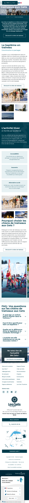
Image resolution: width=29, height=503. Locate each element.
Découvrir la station (7, 366)
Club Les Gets (20, 369)
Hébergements (6, 371)
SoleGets (19, 382)
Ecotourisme (20, 376)
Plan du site (21, 462)
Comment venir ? (15, 451)
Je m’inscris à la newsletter (14, 359)
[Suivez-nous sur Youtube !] (11, 391)
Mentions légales (19, 456)
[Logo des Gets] (14, 402)
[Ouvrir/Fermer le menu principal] (1, 3)
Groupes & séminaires (8, 382)
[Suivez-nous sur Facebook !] (7, 391)
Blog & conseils (6, 376)
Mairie (18, 379)
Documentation (21, 371)
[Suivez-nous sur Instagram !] (3, 391)
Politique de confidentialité (11, 462)
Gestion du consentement (15, 459)
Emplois (19, 374)
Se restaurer (5, 374)
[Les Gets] (12, 3)
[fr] (20, 2)
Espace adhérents (7, 384)
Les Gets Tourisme (22, 384)
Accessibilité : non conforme (14, 464)
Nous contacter (14, 419)
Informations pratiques (8, 379)
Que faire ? (5, 369)
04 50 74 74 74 (15, 424)
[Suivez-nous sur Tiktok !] (15, 391)
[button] (20, 2)
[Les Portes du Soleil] (20, 474)
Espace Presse (21, 366)
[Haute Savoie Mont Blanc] (9, 474)
